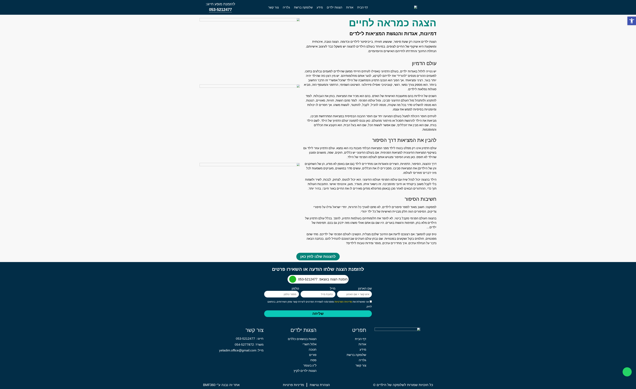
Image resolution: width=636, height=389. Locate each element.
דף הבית (362, 7)
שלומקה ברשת (303, 7)
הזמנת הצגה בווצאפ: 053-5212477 (323, 279)
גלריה (286, 7)
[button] (631, 21)
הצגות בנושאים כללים (302, 339)
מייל (332, 288)
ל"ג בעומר (310, 365)
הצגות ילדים (334, 7)
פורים (313, 355)
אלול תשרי (310, 344)
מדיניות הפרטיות (343, 301)
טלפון (295, 288)
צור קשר (273, 7)
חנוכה (313, 349)
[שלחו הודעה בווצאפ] (292, 279)
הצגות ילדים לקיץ (305, 370)
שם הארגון (365, 288)
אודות (349, 7)
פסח (313, 360)
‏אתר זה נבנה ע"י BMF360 (221, 385)
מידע (320, 7)
